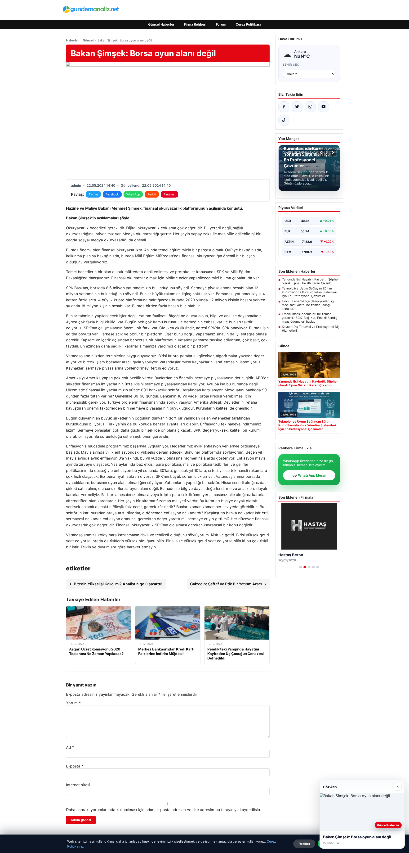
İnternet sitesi (78, 784)
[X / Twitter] (297, 106)
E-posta (74, 766)
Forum (221, 24)
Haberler (72, 40)
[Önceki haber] (322, 153)
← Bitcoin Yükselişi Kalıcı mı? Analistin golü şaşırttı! (115, 584)
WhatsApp (133, 194)
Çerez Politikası (248, 24)
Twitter (93, 194)
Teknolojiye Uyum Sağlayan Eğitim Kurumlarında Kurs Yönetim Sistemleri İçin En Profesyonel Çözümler (309, 292)
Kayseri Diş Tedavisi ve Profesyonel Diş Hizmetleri (310, 328)
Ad (70, 747)
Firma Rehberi (195, 24)
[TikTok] (283, 120)
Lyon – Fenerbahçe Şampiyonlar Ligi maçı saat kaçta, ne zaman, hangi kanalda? (308, 305)
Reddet (304, 844)
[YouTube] (323, 106)
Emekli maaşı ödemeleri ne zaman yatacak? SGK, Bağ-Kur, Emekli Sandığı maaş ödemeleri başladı (310, 317)
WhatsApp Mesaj (309, 475)
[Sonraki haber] (332, 153)
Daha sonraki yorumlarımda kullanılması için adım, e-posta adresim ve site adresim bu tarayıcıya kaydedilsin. (163, 809)
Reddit (151, 194)
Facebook (112, 194)
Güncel (88, 40)
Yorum (73, 702)
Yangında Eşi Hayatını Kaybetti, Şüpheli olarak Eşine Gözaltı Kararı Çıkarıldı (310, 281)
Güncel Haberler (161, 24)
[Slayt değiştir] (300, 567)
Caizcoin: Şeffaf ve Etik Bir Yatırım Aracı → (228, 584)
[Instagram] (310, 106)
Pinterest (169, 194)
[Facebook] (283, 106)
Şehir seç (291, 64)
